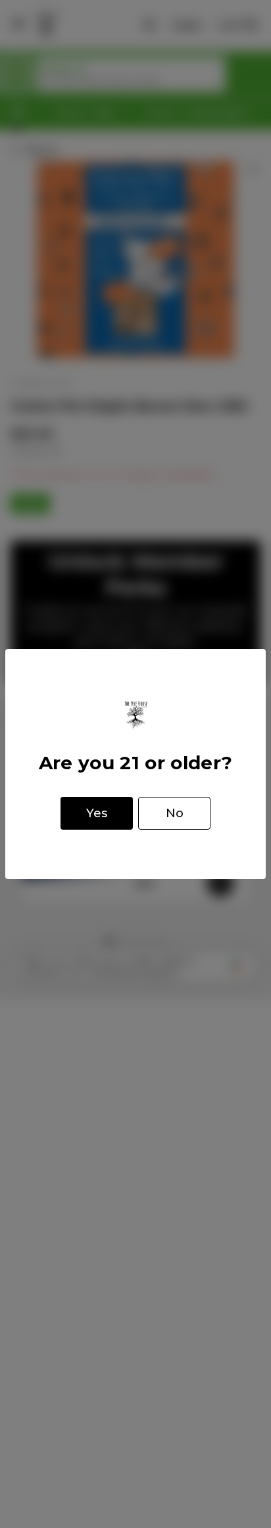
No (175, 813)
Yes (96, 813)
